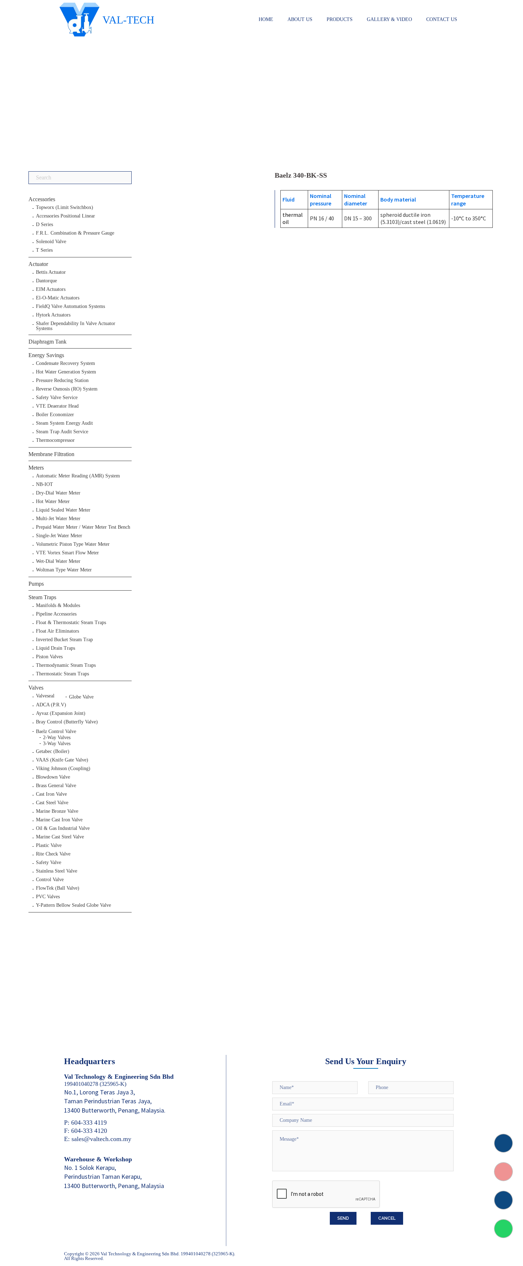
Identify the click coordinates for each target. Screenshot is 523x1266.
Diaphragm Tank (47, 342)
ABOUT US (299, 19)
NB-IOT (44, 484)
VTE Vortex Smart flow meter (67, 552)
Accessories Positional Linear (65, 216)
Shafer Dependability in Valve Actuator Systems (75, 326)
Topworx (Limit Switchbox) (64, 207)
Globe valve (81, 697)
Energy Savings (46, 355)
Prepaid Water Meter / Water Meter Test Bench (83, 527)
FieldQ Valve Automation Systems (70, 306)
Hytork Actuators (53, 315)
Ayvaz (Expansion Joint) (60, 713)
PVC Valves (48, 896)
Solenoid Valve (51, 241)
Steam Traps (42, 597)
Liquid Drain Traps (55, 648)
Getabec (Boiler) (52, 751)
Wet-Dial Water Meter (58, 561)
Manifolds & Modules (58, 605)
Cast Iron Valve (51, 794)
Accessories (41, 199)
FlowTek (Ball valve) (57, 888)
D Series (44, 224)
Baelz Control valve (56, 731)
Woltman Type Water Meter (64, 569)
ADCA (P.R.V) (51, 704)
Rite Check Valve (53, 854)
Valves (35, 688)
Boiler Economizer (55, 414)
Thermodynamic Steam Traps (66, 665)
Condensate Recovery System (65, 363)
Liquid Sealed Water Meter (63, 510)
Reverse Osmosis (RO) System (66, 389)
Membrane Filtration (51, 454)
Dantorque (46, 280)
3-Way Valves (56, 743)
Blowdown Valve (53, 777)
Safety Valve (48, 862)
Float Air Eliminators (57, 631)
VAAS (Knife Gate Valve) (62, 760)
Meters (36, 468)
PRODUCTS (340, 19)
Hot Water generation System (66, 372)
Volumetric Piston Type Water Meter (73, 544)
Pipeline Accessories (56, 614)
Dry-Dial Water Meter (58, 493)
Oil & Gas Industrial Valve (63, 828)
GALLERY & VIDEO (389, 19)
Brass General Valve (56, 785)
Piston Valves (49, 656)
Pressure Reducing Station (62, 380)
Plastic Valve (49, 845)
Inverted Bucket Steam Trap (64, 639)
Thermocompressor (55, 440)
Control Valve (50, 879)
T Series (44, 250)
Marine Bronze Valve (57, 811)
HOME (266, 19)
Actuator (38, 264)
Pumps (36, 584)
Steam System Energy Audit (64, 423)
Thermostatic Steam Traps (62, 673)
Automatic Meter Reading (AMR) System (78, 476)
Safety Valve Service (57, 397)
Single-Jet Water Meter (59, 535)
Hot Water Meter (53, 501)
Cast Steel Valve (52, 802)
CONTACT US (441, 19)
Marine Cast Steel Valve (60, 837)
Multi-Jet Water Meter (58, 518)
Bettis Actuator (51, 272)
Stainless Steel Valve (56, 871)
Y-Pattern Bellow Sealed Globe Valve (73, 905)
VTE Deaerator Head (57, 406)
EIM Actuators (50, 289)
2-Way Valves (56, 737)
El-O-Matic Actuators (57, 297)
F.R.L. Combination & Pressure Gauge (75, 233)
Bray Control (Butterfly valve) (67, 722)
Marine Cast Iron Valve (59, 819)
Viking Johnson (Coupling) (63, 768)
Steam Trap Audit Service (62, 431)
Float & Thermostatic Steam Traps (71, 622)
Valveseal (45, 696)
